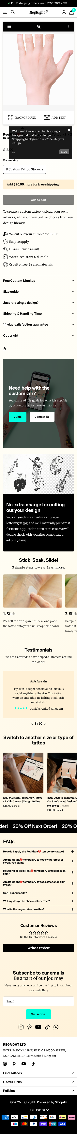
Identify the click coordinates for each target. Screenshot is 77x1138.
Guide (18, 416)
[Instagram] (21, 1027)
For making (10, 160)
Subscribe (38, 1014)
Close (38, 1073)
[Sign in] (64, 12)
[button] (5, 349)
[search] (13, 12)
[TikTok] (47, 1027)
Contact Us (42, 416)
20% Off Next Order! (32, 826)
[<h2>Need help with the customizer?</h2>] (38, 403)
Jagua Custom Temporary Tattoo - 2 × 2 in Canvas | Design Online (22, 799)
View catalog (5, 12)
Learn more (55, 567)
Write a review (38, 948)
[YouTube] (38, 1027)
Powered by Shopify (52, 1102)
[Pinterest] (29, 1027)
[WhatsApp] (56, 1027)
